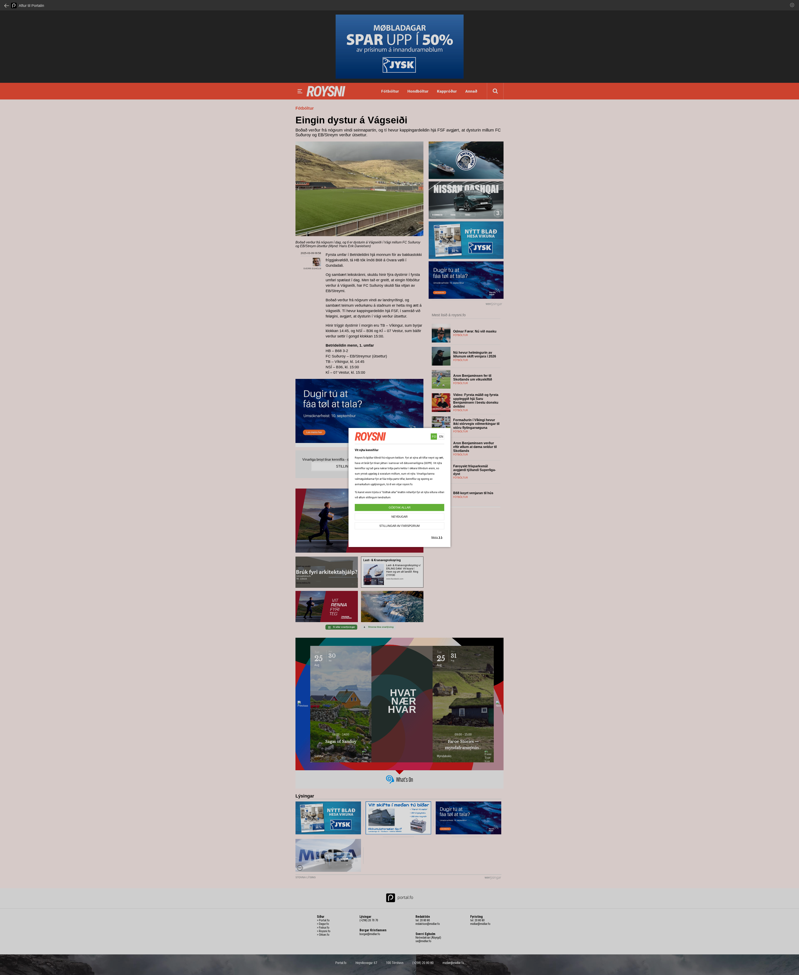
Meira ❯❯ (437, 537)
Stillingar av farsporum (399, 525)
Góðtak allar (400, 507)
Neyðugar (399, 516)
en (441, 436)
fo (434, 436)
